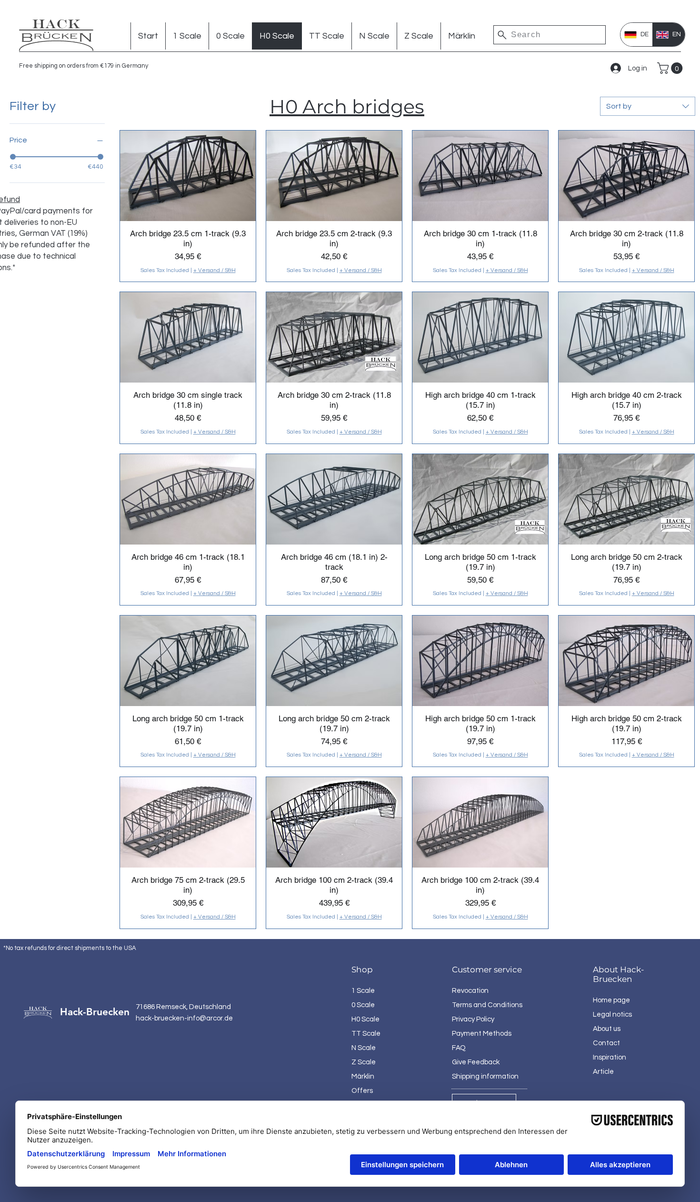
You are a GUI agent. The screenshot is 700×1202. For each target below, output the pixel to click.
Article (603, 1071)
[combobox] (647, 106)
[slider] (13, 156)
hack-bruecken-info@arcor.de (184, 1018)
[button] (671, 68)
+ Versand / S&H (214, 270)
